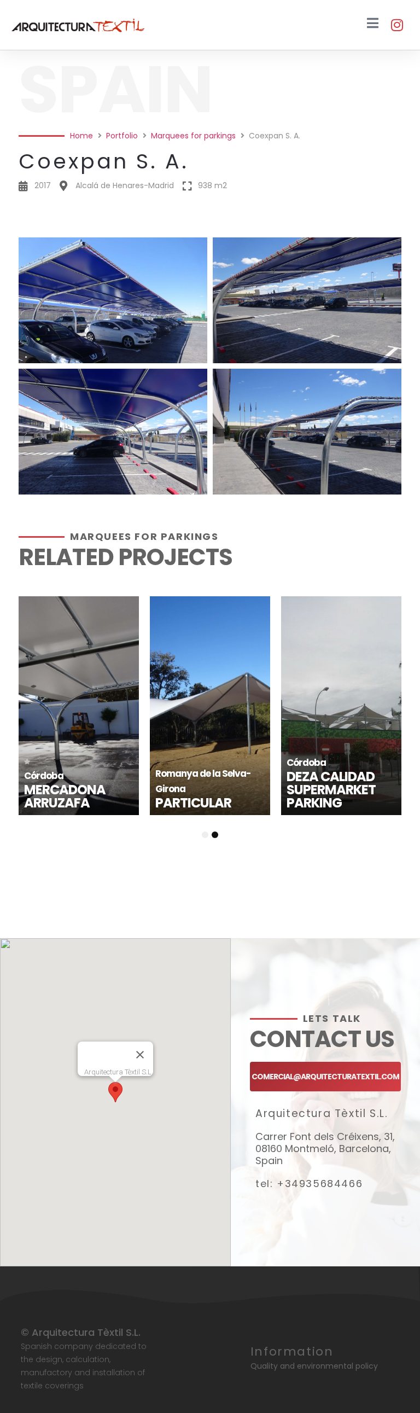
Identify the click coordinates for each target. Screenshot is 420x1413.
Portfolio (122, 135)
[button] (210, 222)
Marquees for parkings (193, 135)
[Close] (140, 1055)
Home (81, 135)
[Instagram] (397, 25)
